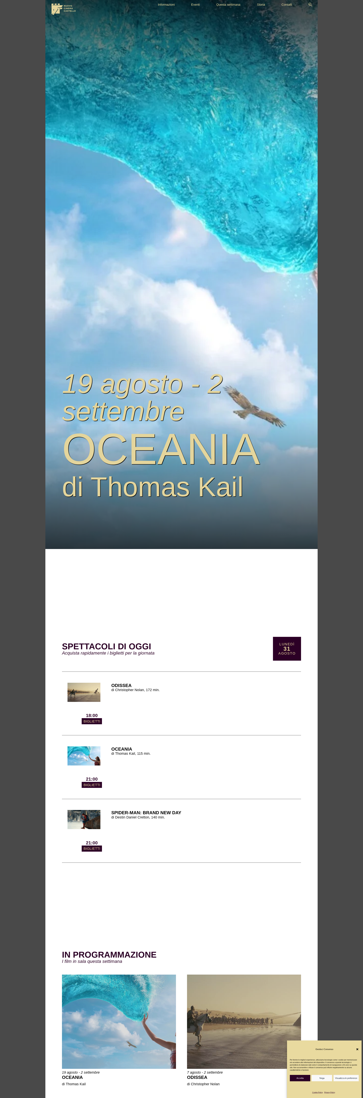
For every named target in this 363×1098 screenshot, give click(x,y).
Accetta (300, 1078)
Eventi (195, 4)
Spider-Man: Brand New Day (163, 355)
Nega (321, 1078)
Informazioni (166, 4)
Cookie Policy (317, 1092)
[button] (357, 1049)
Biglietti (92, 721)
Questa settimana (228, 4)
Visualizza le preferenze (346, 1078)
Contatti (286, 4)
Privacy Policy (329, 1092)
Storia (261, 4)
